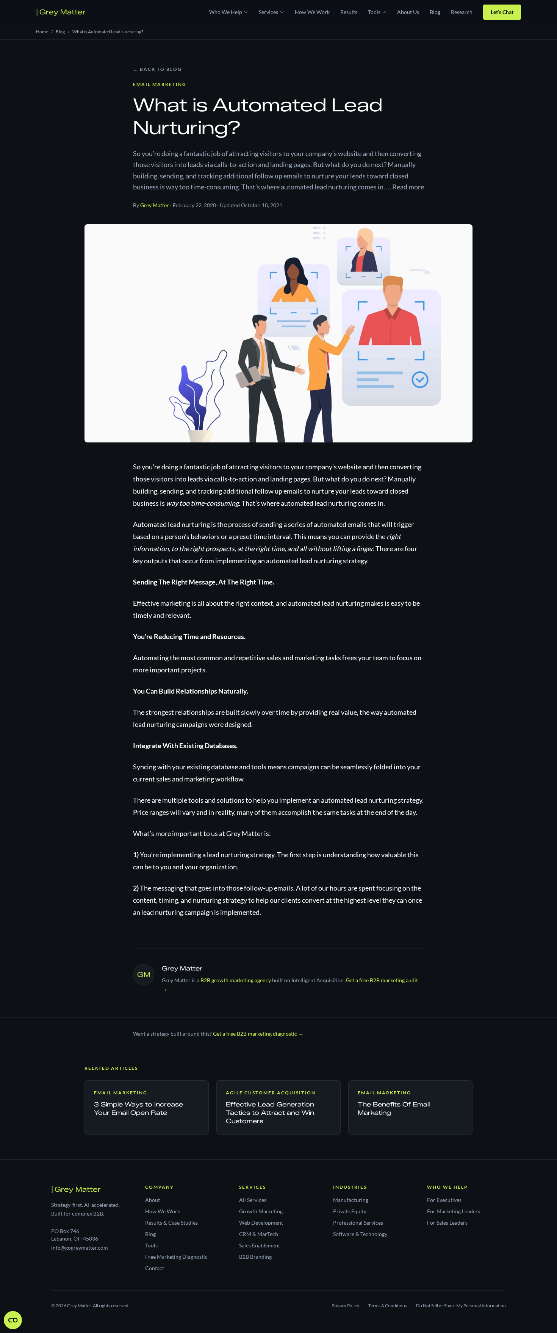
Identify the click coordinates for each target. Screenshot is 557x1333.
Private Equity (349, 1211)
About (152, 1200)
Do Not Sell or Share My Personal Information (461, 1305)
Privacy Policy (345, 1305)
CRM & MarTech (258, 1234)
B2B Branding (255, 1256)
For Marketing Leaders (453, 1211)
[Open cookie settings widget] (13, 1320)
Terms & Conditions (387, 1305)
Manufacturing (350, 1200)
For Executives (444, 1200)
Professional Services (358, 1222)
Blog (435, 12)
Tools (374, 12)
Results (348, 12)
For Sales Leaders (447, 1222)
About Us (408, 12)
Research (462, 12)
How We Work (312, 12)
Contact (154, 1268)
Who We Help (225, 12)
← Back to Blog (157, 69)
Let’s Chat (502, 12)
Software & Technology (360, 1234)
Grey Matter (61, 12)
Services (268, 12)
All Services (252, 1200)
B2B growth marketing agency (235, 980)
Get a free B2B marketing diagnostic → (258, 1033)
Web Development (261, 1222)
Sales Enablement (259, 1245)
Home (42, 31)
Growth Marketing (261, 1211)
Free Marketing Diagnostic (176, 1256)
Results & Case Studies (171, 1222)
